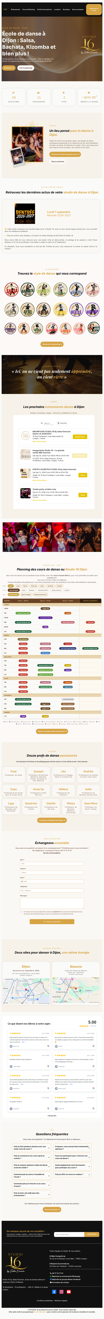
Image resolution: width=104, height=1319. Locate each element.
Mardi (25, 586)
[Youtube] (68, 1291)
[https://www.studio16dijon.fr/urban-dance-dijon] (37, 328)
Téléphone (23, 886)
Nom (22, 860)
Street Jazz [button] (68, 682)
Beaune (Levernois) (40, 594)
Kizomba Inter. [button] (45, 648)
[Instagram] (61, 1291)
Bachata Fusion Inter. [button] (45, 674)
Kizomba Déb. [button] (46, 644)
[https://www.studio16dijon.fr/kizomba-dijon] (92, 290)
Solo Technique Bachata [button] (68, 648)
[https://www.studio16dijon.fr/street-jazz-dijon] (23, 328)
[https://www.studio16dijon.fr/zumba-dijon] (60, 310)
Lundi (18, 586)
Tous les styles (13, 590)
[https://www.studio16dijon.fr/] (5, 9)
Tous (10, 586)
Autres (67, 590)
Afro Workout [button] (24, 639)
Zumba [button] (68, 665)
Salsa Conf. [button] (23, 674)
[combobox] (22, 891)
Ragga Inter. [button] (45, 704)
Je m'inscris (91, 1234)
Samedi (59, 586)
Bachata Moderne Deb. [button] (91, 648)
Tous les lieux (13, 594)
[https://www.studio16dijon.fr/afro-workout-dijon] (12, 310)
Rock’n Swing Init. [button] (68, 704)
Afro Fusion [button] (45, 653)
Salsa (23, 590)
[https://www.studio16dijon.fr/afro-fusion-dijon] (28, 310)
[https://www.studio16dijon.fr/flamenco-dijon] (52, 329)
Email (22, 877)
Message (24, 895)
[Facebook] (54, 1291)
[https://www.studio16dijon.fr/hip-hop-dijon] (92, 310)
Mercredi (34, 586)
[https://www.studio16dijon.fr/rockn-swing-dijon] (94, 328)
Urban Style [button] (68, 687)
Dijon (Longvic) (26, 594)
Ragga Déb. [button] (46, 608)
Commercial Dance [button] (45, 618)
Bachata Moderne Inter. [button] (24, 631)
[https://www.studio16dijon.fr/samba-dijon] (65, 329)
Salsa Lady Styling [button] (68, 622)
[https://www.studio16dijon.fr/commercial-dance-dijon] (10, 328)
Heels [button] (46, 627)
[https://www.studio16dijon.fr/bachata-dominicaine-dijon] (60, 290)
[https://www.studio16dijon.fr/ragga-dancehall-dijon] (43, 310)
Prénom (23, 868)
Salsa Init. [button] (24, 644)
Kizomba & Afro (43, 590)
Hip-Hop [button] (68, 670)
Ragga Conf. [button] (45, 708)
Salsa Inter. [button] (90, 631)
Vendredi (50, 586)
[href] (26, 991)
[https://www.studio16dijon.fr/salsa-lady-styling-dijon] (79, 329)
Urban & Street (56, 590)
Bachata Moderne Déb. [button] (23, 622)
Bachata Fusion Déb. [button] (23, 613)
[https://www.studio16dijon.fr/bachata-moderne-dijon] (28, 290)
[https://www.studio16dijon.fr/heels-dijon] (76, 310)
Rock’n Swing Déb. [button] (68, 708)
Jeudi (42, 586)
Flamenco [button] (68, 644)
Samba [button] (68, 613)
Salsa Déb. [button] (91, 622)
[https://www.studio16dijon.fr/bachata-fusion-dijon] (43, 290)
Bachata (31, 590)
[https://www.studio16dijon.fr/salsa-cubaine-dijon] (12, 290)
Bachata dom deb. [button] (46, 687)
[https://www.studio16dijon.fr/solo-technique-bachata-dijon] (76, 290)
